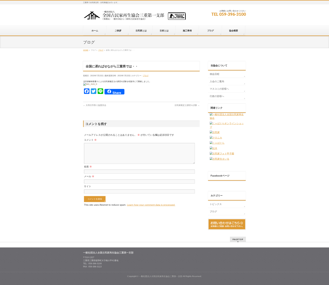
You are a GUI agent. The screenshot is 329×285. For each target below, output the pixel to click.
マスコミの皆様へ (219, 88)
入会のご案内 (217, 81)
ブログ (146, 76)
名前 (88, 166)
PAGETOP (238, 239)
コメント (90, 139)
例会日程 (214, 74)
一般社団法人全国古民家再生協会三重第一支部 (160, 276)
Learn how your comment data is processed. (151, 204)
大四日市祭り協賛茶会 (94, 105)
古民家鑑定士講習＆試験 (187, 105)
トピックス (216, 204)
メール (89, 176)
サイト (87, 186)
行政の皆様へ (217, 96)
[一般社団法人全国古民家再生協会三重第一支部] (134, 16)
